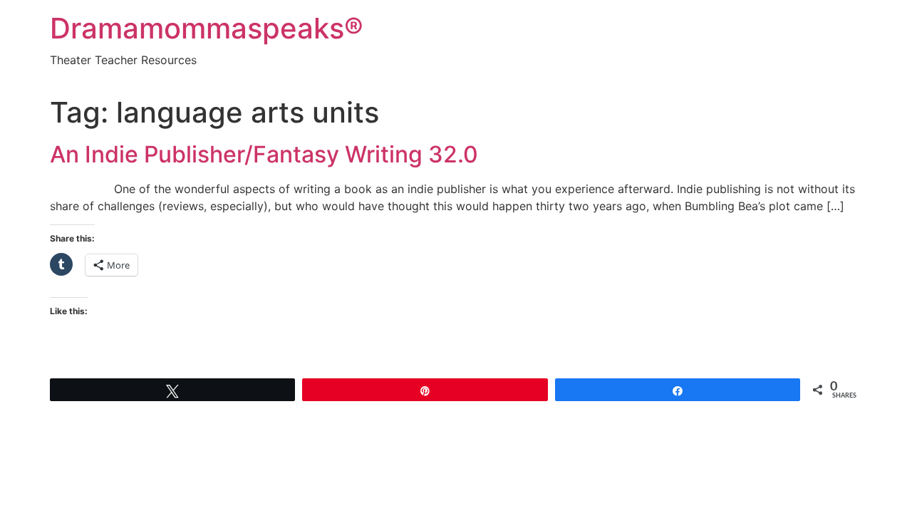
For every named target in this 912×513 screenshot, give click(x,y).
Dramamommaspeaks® (206, 28)
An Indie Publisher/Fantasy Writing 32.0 (264, 154)
